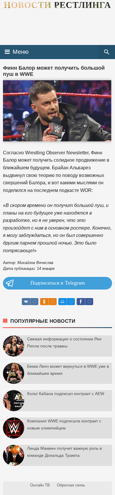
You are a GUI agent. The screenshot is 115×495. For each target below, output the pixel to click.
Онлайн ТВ (40, 485)
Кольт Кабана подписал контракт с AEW (65, 393)
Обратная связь (71, 485)
